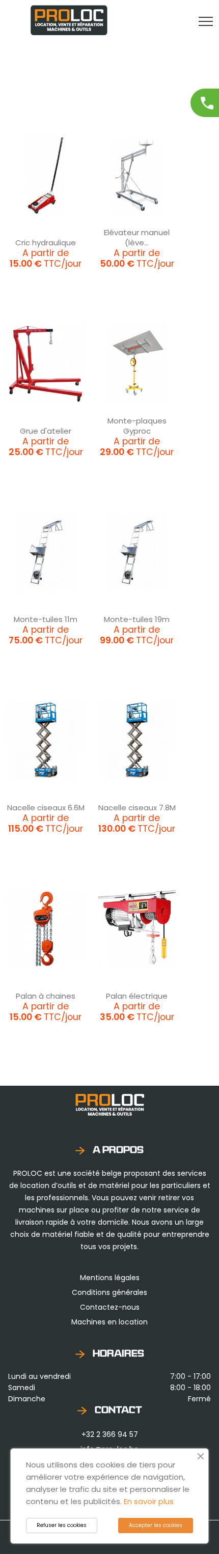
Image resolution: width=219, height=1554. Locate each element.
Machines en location (109, 1322)
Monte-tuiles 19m (137, 619)
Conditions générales (109, 1292)
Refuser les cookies (62, 1525)
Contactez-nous (110, 1307)
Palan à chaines (45, 996)
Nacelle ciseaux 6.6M (46, 807)
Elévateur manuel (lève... (137, 237)
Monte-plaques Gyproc (137, 425)
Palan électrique (137, 996)
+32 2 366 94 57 (109, 1434)
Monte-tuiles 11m (45, 619)
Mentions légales (110, 1278)
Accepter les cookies (155, 1525)
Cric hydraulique (45, 242)
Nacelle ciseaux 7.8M (137, 807)
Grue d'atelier (45, 431)
